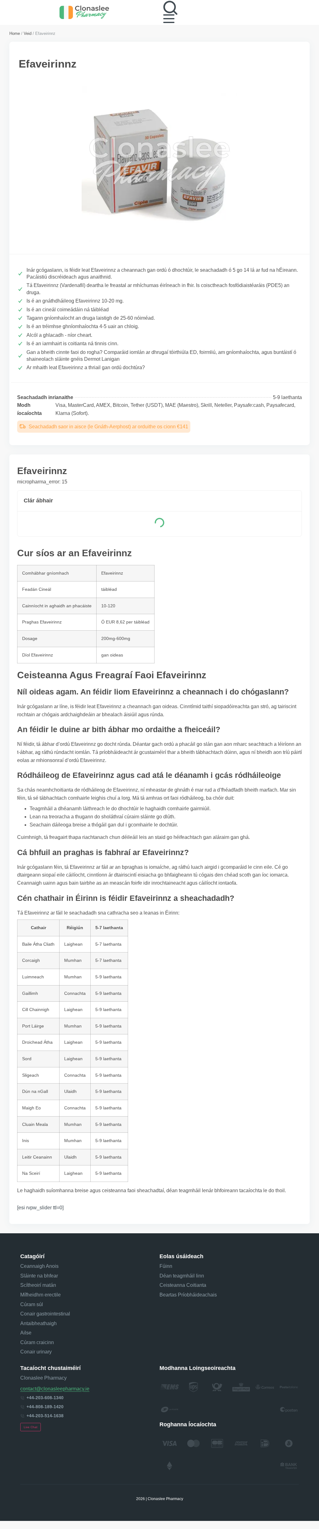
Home (14, 33)
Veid (27, 33)
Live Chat (30, 1427)
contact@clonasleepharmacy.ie (54, 1388)
